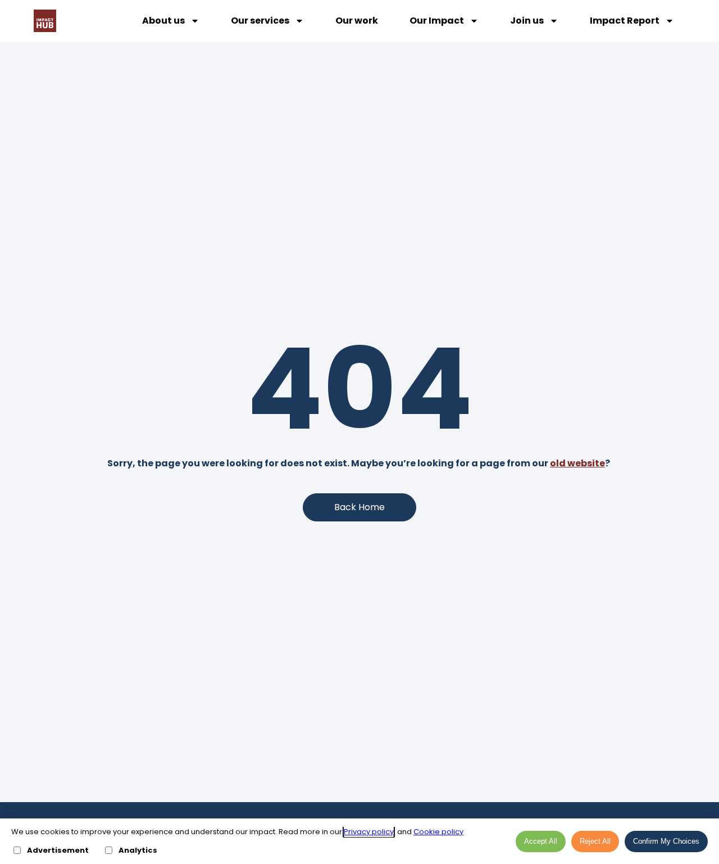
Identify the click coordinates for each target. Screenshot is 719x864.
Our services (260, 20)
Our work (356, 20)
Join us (527, 20)
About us (163, 20)
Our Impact (436, 20)
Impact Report (624, 20)
